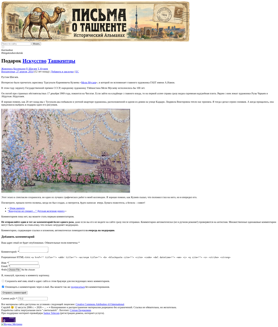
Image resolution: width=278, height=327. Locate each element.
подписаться (78, 287)
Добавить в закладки (62, 71)
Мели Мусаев (88, 82)
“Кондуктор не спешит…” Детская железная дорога (36, 211)
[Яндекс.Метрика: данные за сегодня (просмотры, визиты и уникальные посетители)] (11, 324)
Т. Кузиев (43, 68)
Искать (36, 44)
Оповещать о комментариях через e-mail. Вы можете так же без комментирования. (57, 287)
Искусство (34, 61)
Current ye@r (9, 298)
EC (77, 71)
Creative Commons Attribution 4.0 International (100, 304)
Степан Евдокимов (80, 310)
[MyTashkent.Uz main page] (139, 21)
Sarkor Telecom (51, 313)
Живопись (7, 68)
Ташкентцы (61, 61)
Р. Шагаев (31, 68)
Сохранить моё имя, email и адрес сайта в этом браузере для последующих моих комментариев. (57, 281)
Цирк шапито (17, 208)
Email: (5, 266)
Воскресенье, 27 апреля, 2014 (17, 71)
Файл (4, 269)
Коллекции (19, 68)
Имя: (5, 262)
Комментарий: (10, 251)
